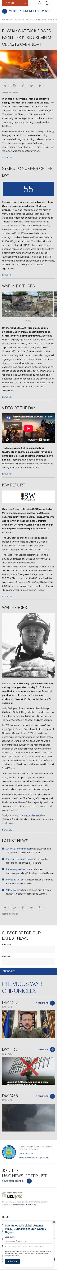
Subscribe (12, 1261)
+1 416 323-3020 (26, 1153)
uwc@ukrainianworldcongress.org (34, 1157)
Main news (7, 19)
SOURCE (7, 157)
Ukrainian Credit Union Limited (23, 1204)
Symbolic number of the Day (30, 19)
